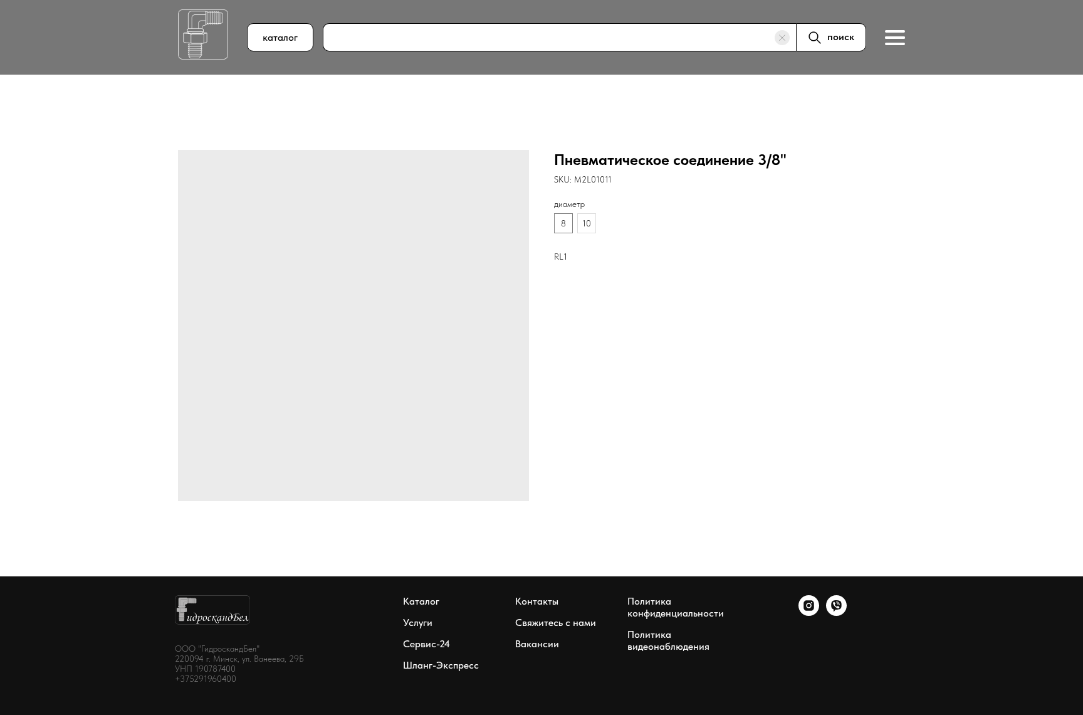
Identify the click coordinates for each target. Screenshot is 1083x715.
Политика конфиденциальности (675, 607)
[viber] (836, 612)
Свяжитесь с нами (555, 622)
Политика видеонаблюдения (668, 640)
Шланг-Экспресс (441, 665)
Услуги (417, 622)
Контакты (536, 601)
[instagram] (808, 612)
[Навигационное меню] (895, 37)
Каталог (421, 601)
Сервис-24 (426, 644)
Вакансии (537, 644)
